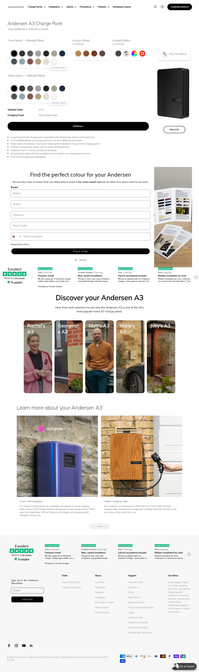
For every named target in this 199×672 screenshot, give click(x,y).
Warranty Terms (136, 602)
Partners (102, 6)
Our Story (99, 582)
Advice (69, 6)
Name (14, 187)
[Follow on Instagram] (16, 646)
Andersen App (135, 617)
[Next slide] (105, 526)
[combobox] (16, 236)
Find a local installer (104, 602)
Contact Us (133, 587)
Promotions (85, 6)
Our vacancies (102, 612)
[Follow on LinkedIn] (31, 646)
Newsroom (100, 587)
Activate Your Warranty (139, 632)
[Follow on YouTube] (24, 646)
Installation (54, 6)
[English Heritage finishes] (142, 53)
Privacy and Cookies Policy (141, 607)
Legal (131, 612)
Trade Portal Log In (71, 582)
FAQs (130, 592)
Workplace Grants (122, 6)
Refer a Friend (102, 607)
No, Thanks (80, 260)
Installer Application (71, 587)
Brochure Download (138, 627)
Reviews (99, 592)
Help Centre (134, 597)
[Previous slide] (94, 526)
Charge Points (35, 6)
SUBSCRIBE (27, 599)
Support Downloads (138, 622)
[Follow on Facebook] (9, 646)
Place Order (80, 251)
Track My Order (135, 582)
